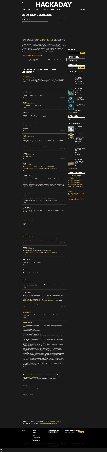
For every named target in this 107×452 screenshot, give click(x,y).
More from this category (73, 112)
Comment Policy (57, 421)
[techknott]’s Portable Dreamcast (32, 60)
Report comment (62, 86)
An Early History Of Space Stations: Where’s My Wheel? (80, 98)
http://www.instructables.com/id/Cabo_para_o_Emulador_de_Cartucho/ (37, 300)
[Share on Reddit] (27, 19)
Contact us (76, 60)
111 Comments (79, 166)
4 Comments (79, 152)
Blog (29, 9)
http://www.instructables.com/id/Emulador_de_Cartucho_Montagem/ (36, 298)
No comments (79, 88)
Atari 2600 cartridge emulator (28, 42)
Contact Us (36, 441)
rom (41, 55)
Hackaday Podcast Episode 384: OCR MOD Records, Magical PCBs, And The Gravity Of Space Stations (79, 136)
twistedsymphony (27, 194)
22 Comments (63, 17)
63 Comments (79, 129)
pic (39, 55)
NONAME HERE (26, 322)
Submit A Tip (36, 437)
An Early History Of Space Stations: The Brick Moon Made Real (80, 106)
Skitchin (25, 76)
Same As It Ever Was (80, 126)
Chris (24, 385)
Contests (45, 9)
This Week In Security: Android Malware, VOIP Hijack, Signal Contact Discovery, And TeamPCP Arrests (80, 147)
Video (34, 435)
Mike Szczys (27, 18)
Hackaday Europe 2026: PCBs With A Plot (79, 85)
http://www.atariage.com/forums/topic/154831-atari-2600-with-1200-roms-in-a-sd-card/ (40, 168)
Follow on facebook (69, 60)
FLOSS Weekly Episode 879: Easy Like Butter (79, 156)
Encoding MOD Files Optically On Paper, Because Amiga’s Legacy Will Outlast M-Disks (76, 195)
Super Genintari (49, 51)
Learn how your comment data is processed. (48, 423)
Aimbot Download (27, 311)
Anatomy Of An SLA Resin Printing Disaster (79, 91)
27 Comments (79, 102)
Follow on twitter (71, 60)
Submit (52, 9)
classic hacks (29, 54)
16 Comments (79, 94)
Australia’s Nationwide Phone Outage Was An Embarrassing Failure (79, 77)
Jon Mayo (70, 175)
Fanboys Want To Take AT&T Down (56, 59)
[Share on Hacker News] (25, 19)
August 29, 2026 (81, 9)
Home (23, 9)
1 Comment (78, 141)
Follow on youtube (73, 60)
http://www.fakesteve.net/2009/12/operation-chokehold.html (35, 116)
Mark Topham (71, 184)
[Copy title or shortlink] (29, 19)
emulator (36, 55)
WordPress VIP (55, 446)
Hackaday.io (36, 9)
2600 (26, 55)
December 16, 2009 (63, 20)
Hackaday (54, 5)
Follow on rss (75, 60)
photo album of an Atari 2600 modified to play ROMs (45, 39)
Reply (24, 86)
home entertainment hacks (37, 54)
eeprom (32, 55)
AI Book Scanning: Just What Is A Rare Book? (79, 162)
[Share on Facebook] (22, 19)
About (58, 9)
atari (29, 55)
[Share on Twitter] (24, 19)
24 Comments (79, 81)
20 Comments (79, 110)
